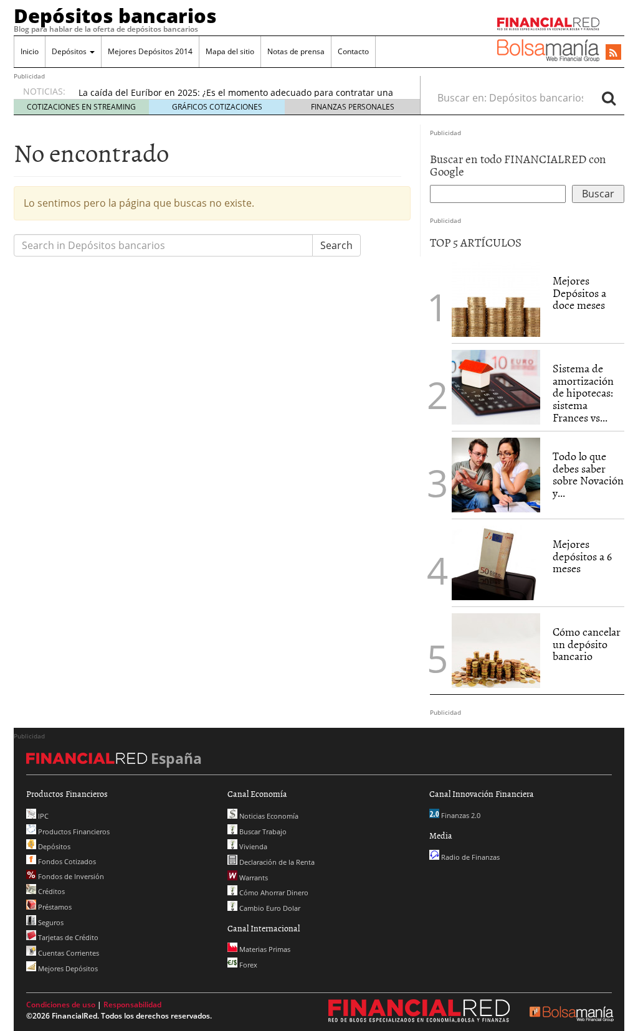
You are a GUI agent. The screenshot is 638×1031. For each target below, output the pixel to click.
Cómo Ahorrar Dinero (272, 892)
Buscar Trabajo (262, 831)
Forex (247, 964)
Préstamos (54, 906)
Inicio (30, 51)
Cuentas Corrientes (67, 953)
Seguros (50, 922)
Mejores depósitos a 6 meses (582, 556)
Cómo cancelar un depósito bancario (587, 644)
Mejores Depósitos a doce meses (579, 293)
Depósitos (70, 51)
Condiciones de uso (60, 1004)
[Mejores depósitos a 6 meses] (496, 562)
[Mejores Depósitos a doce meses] (496, 299)
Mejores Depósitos (67, 968)
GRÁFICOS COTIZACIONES (217, 106)
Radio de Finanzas (469, 857)
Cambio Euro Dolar (268, 908)
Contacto (353, 51)
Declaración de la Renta (276, 862)
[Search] (609, 97)
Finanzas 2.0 (459, 815)
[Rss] (613, 53)
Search (336, 245)
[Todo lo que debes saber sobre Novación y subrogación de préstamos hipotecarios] (496, 474)
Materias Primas (263, 949)
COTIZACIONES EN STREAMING (81, 106)
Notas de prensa (296, 51)
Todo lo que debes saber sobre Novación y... (588, 474)
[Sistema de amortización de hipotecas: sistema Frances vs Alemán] (496, 386)
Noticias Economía (267, 816)
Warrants (252, 877)
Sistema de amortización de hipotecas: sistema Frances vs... (583, 393)
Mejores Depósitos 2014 (150, 51)
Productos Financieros (73, 831)
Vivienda (252, 846)
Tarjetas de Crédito (67, 937)
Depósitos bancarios (115, 15)
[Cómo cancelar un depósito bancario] (496, 650)
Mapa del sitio (230, 51)
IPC (42, 816)
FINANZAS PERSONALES (352, 106)
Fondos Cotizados (66, 861)
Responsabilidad (132, 1004)
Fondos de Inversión (70, 876)
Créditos (50, 891)
